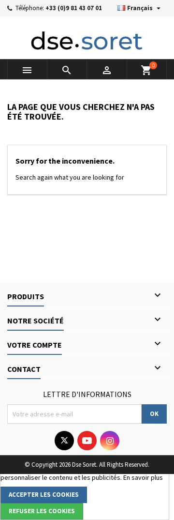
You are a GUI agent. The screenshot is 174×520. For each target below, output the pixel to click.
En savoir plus (143, 477)
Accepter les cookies (44, 494)
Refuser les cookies (42, 511)
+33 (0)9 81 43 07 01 (73, 8)
